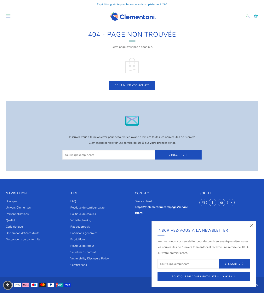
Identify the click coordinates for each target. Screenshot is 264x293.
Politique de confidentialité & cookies (202, 276)
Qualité (10, 220)
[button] (7, 285)
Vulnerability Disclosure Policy (89, 258)
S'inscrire (176, 155)
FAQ (73, 201)
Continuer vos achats (132, 85)
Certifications (78, 265)
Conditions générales (83, 233)
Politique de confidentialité (87, 207)
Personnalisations (17, 214)
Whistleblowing (80, 220)
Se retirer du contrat (83, 252)
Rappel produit (79, 227)
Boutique (11, 201)
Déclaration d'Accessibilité (22, 233)
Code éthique (14, 227)
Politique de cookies (83, 214)
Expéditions (77, 239)
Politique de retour (82, 246)
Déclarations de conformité (23, 239)
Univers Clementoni (18, 207)
